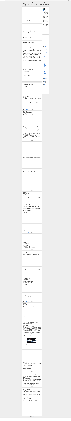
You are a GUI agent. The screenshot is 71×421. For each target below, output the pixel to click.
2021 (44, 39)
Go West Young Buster (45, 71)
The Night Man (25, 304)
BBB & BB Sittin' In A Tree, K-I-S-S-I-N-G (45, 53)
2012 (44, 85)
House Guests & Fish (26, 225)
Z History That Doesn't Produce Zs (27, 112)
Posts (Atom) (33, 416)
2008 (44, 88)
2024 (44, 37)
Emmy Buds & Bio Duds (26, 389)
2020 (44, 40)
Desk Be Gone (25, 252)
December (45, 46)
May (44, 81)
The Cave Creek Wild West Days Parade (45, 76)
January (45, 84)
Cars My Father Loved (26, 193)
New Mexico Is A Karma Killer (27, 143)
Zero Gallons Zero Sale (26, 96)
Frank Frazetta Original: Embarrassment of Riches (30, 351)
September (45, 78)
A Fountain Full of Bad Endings (27, 8)
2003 (44, 92)
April (44, 82)
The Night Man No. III (26, 235)
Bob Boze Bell (44, 10)
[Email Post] (29, 140)
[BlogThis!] (31, 109)
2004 (44, 91)
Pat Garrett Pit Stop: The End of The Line (28, 25)
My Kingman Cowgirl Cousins (45, 59)
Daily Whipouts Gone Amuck (45, 65)
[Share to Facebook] (32, 109)
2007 (44, 89)
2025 (44, 36)
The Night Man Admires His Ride (45, 67)
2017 (44, 42)
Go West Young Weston (45, 74)
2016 (44, 43)
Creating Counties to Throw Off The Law (28, 42)
